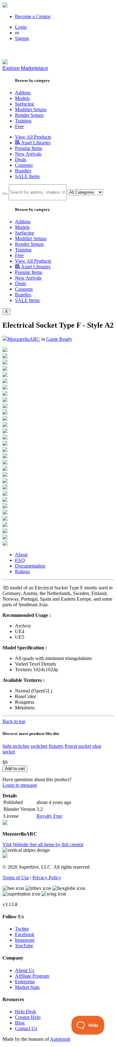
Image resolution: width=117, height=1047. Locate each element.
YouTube (24, 945)
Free (19, 126)
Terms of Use (15, 877)
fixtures (56, 746)
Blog (20, 1022)
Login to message (19, 785)
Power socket (78, 746)
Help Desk (25, 1011)
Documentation (30, 565)
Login (21, 27)
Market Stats (27, 987)
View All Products (33, 137)
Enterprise (25, 981)
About (21, 554)
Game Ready (59, 339)
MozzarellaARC (23, 339)
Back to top (13, 721)
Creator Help (28, 1017)
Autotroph (60, 1039)
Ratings (22, 571)
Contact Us (26, 1028)
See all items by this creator (56, 844)
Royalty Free (49, 816)
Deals (20, 159)
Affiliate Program (32, 976)
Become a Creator (33, 16)
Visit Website (16, 844)
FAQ (20, 560)
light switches (15, 746)
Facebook (24, 934)
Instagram (24, 940)
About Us (24, 970)
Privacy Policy (46, 877)
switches (39, 746)
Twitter (22, 928)
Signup (22, 38)
